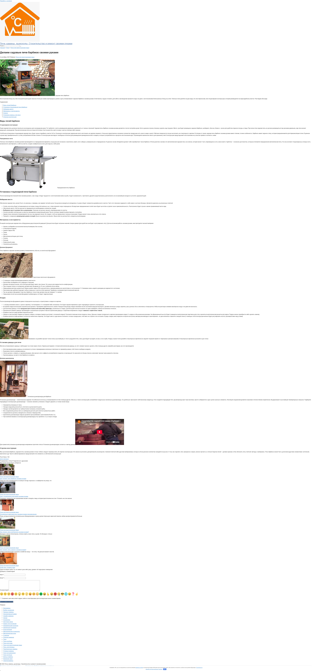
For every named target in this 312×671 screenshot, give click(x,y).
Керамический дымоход (10, 625)
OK (165, 669)
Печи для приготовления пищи (25, 57)
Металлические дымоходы (11, 631)
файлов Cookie (139, 667)
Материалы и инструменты (11, 111)
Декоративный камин (10, 614)
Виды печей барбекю (9, 105)
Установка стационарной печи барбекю (15, 107)
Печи (4, 639)
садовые (6, 459)
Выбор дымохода (8, 610)
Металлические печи (9, 633)
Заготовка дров (8, 622)
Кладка (5, 113)
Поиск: (2, 46)
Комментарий (4, 590)
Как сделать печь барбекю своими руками (13, 478)
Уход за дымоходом (9, 653)
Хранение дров (8, 659)
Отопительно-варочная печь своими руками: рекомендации (18, 514)
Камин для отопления (9, 623)
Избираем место (8, 109)
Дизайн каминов (8, 616)
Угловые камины (8, 651)
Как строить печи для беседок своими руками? (14, 532)
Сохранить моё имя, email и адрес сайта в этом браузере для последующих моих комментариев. (31, 598)
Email (2, 578)
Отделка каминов (8, 637)
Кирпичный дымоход (9, 627)
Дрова (5, 618)
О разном (6, 635)
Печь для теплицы (8, 647)
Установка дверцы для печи (11, 115)
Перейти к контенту (6, 1)
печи (1, 459)
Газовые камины (8, 612)
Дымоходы (6, 620)
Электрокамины (8, 661)
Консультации (7, 629)
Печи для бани (7, 641)
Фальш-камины (8, 657)
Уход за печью (7, 655)
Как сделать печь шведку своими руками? (13, 550)
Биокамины (6, 608)
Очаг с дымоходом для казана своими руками (14, 496)
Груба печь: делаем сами (7, 567)
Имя (1, 574)
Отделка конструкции (9, 117)
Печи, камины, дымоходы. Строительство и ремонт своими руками (36, 43)
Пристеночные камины (10, 649)
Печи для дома (7, 643)
